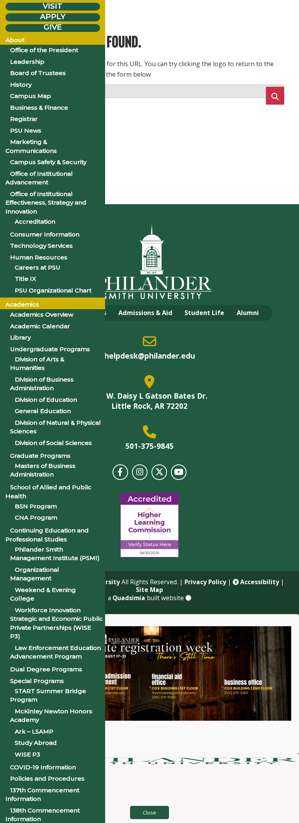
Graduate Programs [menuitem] (40, 455)
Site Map (149, 590)
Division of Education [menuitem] (46, 399)
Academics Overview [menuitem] (41, 314)
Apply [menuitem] (52, 16)
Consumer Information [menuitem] (44, 234)
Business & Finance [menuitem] (39, 107)
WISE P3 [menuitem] (27, 754)
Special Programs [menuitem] (37, 681)
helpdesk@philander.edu (149, 356)
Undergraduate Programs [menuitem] (50, 349)
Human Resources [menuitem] (38, 257)
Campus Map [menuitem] (30, 96)
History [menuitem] (21, 84)
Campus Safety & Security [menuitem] (48, 162)
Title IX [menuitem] (25, 278)
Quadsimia (129, 598)
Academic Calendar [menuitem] (40, 326)
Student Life (204, 312)
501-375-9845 (149, 446)
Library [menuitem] (20, 337)
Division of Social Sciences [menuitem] (53, 443)
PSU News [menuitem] (25, 130)
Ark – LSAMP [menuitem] (34, 731)
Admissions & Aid (145, 312)
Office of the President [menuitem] (44, 50)
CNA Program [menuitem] (36, 517)
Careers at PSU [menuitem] (37, 267)
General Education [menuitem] (43, 411)
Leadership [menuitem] (27, 61)
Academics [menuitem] (22, 304)
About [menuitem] (15, 40)
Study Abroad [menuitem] (36, 742)
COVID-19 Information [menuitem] (43, 767)
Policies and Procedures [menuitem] (47, 778)
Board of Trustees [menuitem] (38, 73)
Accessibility (259, 582)
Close (149, 812)
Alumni (248, 312)
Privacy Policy (205, 582)
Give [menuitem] (53, 27)
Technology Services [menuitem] (41, 245)
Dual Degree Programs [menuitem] (46, 669)
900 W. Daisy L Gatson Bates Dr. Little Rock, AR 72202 (149, 401)
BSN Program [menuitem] (36, 506)
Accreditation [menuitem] (35, 221)
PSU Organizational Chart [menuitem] (53, 290)
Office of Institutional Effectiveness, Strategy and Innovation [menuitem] (45, 202)
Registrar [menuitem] (24, 119)
